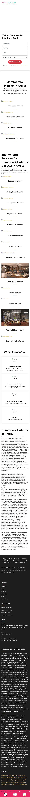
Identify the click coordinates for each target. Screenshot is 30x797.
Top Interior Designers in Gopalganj (14, 752)
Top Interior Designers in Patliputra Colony (14, 654)
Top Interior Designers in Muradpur (10, 674)
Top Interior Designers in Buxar (16, 757)
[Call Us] (5, 794)
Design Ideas (4, 594)
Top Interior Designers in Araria (20, 766)
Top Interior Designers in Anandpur (19, 709)
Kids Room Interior (15, 225)
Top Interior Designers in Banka (15, 763)
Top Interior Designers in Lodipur (19, 681)
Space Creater (11, 792)
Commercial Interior (15, 117)
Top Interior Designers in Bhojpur (14, 758)
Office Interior (15, 303)
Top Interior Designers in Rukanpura (18, 658)
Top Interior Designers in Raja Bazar (12, 663)
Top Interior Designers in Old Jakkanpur (14, 670)
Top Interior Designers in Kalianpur (18, 686)
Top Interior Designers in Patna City (17, 665)
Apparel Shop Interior (15, 330)
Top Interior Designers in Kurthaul (11, 683)
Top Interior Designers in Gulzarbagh (18, 691)
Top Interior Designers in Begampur (10, 700)
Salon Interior (15, 292)
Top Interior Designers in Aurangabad (14, 763)
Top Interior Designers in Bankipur (13, 704)
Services (3, 589)
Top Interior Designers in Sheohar (18, 728)
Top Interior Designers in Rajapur (13, 661)
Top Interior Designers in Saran (14, 725)
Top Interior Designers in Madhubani (15, 742)
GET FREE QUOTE (15, 62)
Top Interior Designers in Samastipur (11, 730)
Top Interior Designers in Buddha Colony (16, 698)
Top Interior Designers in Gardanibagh (13, 694)
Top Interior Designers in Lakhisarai (14, 742)
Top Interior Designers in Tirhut (9, 716)
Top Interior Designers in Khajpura (10, 688)
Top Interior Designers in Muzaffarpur (14, 737)
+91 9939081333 (6, 634)
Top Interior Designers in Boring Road (11, 653)
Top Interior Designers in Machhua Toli (18, 677)
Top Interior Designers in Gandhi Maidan (12, 693)
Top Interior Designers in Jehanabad (12, 749)
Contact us (4, 599)
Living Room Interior (15, 203)
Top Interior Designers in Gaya (14, 753)
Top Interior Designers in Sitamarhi (16, 724)
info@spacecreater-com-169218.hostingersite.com (9, 640)
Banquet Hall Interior (15, 341)
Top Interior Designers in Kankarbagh (13, 656)
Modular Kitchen (15, 128)
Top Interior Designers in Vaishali (17, 721)
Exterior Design (10, 782)
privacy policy (20, 65)
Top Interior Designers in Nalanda (16, 737)
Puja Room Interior (15, 214)
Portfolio (3, 591)
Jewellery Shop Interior (15, 257)
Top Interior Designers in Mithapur (19, 672)
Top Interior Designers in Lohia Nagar (11, 679)
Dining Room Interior (15, 192)
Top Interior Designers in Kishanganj (15, 747)
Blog (2, 596)
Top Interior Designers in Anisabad (14, 703)
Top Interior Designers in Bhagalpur (12, 760)
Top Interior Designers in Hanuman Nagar (12, 667)
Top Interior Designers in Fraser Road (13, 696)
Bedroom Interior (15, 181)
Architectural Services (15, 138)
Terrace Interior (15, 246)
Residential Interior (15, 106)
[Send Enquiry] (24, 794)
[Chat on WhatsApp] (15, 794)
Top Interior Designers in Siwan (15, 722)
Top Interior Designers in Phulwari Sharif (13, 668)
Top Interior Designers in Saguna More (12, 660)
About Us (3, 586)
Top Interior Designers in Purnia (14, 733)
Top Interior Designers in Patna (13, 734)
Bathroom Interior (15, 235)
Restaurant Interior (15, 282)
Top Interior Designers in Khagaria (14, 748)
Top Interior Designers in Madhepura (13, 739)
